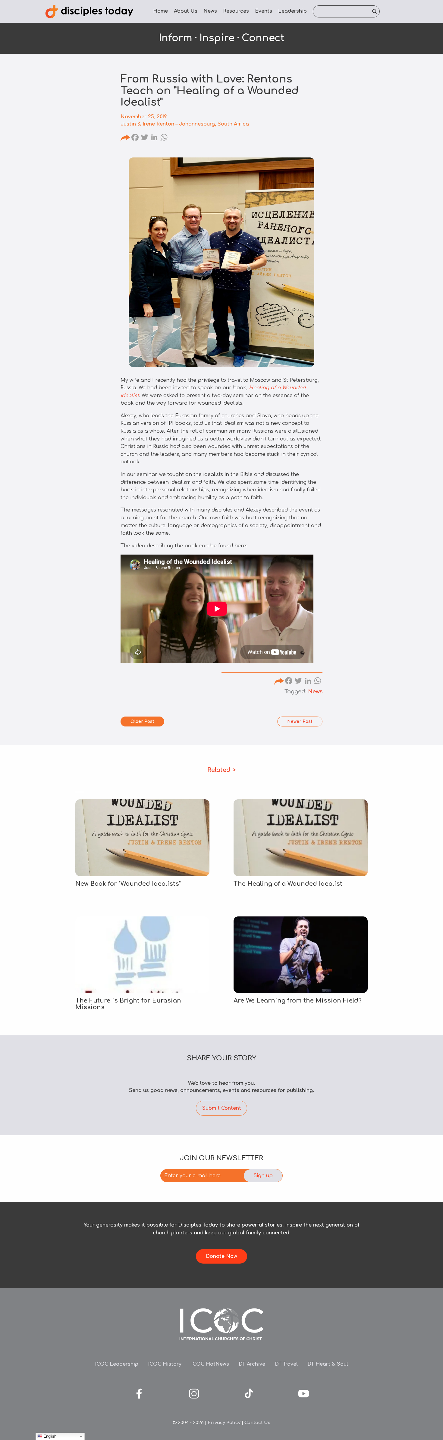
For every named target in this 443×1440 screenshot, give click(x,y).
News (210, 11)
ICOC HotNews (210, 1364)
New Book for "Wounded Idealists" (128, 883)
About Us (185, 11)
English (49, 1436)
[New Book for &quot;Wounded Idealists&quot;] (142, 837)
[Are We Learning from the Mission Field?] (301, 954)
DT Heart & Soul (327, 1364)
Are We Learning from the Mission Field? (298, 1000)
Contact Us (257, 1422)
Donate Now (221, 1256)
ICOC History (164, 1364)
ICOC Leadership (116, 1364)
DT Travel (286, 1364)
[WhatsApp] (164, 138)
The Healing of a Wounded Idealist (289, 883)
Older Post (142, 721)
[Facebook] (135, 138)
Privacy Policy (224, 1422)
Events (263, 11)
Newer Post (300, 721)
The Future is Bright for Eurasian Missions (128, 1004)
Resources (236, 11)
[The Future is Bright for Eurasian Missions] (142, 954)
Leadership (292, 11)
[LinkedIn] (154, 138)
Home (160, 11)
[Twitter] (144, 138)
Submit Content (221, 1108)
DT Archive (252, 1364)
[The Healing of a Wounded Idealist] (301, 837)
